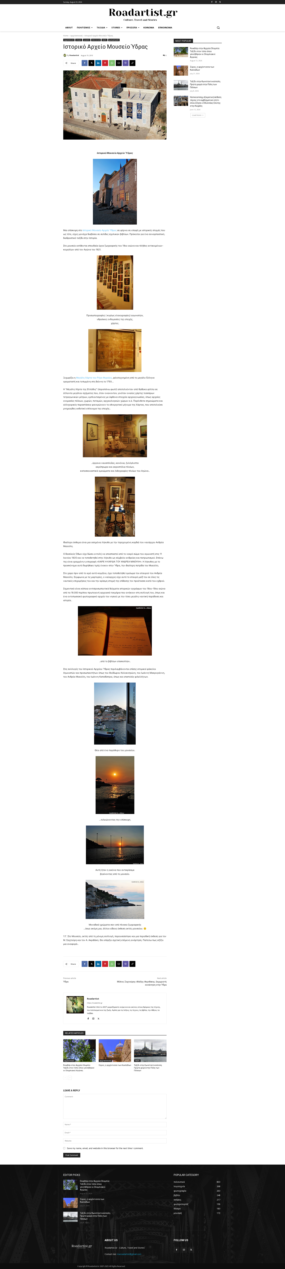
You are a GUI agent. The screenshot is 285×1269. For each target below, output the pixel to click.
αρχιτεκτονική (76, 35)
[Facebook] (212, 2)
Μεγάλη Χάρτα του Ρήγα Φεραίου (94, 377)
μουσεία (87, 40)
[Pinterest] (105, 63)
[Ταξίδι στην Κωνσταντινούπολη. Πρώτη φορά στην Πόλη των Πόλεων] (150, 1050)
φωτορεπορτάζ (114, 40)
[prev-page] (65, 1078)
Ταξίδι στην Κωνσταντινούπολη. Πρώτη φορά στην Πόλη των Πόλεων (148, 1068)
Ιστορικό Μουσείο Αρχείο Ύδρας (100, 230)
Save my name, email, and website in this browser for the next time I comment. (105, 1148)
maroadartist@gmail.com (129, 1254)
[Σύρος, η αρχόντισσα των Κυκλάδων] (115, 1050)
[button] (218, 27)
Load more (196, 115)
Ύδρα (65, 981)
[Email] (119, 63)
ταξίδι (104, 40)
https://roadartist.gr (94, 1003)
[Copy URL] (132, 63)
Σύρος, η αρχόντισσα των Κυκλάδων (115, 1065)
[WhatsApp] (112, 63)
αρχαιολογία (69, 1061)
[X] (220, 2)
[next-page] (70, 1078)
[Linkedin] (98, 63)
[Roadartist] (65, 55)
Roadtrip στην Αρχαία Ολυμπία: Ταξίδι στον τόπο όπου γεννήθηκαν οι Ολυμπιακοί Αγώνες (78, 1068)
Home (65, 35)
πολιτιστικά (96, 40)
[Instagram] (216, 2)
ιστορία (78, 40)
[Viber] (126, 63)
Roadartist (74, 55)
